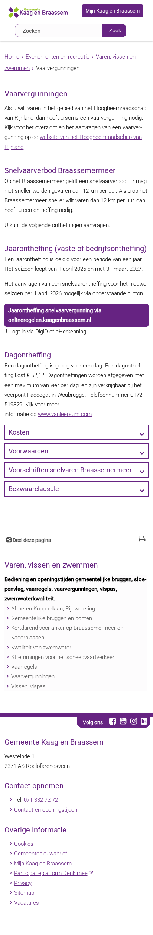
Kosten (19, 432)
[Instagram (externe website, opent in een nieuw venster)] (133, 721)
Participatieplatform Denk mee (51, 873)
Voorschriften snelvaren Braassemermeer (70, 470)
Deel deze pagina (31, 540)
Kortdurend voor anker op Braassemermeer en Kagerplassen (67, 633)
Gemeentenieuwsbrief (40, 853)
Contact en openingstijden (45, 809)
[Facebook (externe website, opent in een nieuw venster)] (112, 721)
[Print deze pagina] (142, 540)
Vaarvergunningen (33, 676)
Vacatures (26, 902)
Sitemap (24, 892)
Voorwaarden (28, 451)
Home (11, 56)
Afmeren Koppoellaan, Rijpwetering (53, 608)
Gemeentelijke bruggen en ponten (51, 618)
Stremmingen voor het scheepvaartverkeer (62, 657)
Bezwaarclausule (34, 489)
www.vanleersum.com (65, 414)
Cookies (23, 844)
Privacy (23, 883)
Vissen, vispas (28, 686)
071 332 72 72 (41, 799)
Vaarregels (24, 666)
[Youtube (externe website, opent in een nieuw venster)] (123, 721)
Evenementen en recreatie (57, 56)
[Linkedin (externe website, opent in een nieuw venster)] (144, 721)
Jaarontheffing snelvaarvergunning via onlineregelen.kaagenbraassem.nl (54, 315)
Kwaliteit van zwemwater (41, 647)
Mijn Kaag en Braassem (112, 11)
